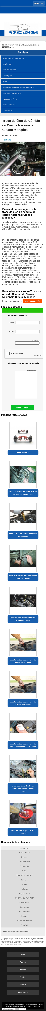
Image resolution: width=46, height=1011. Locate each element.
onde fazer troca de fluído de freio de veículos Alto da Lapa (23, 493)
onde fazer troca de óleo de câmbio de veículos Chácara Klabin (23, 789)
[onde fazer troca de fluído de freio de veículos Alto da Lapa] (23, 473)
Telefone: (35, 340)
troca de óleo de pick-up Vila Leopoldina (23, 832)
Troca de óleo (7, 111)
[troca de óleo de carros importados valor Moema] (23, 515)
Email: (12, 331)
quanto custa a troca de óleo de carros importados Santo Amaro (23, 745)
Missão (23, 970)
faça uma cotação (32, 301)
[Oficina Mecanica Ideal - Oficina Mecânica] (23, 27)
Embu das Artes (23, 453)
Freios (5, 81)
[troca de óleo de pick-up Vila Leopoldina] (23, 812)
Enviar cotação (22, 407)
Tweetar (7, 140)
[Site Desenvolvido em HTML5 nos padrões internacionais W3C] (20, 1009)
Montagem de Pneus (10, 99)
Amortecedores (8, 64)
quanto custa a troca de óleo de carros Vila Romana (23, 661)
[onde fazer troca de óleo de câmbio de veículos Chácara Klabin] (23, 767)
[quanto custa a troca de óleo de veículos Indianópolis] (23, 683)
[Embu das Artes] (23, 434)
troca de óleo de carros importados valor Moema (23, 535)
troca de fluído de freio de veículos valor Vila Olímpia (23, 577)
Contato (23, 985)
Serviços (23, 52)
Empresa (23, 962)
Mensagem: (32, 370)
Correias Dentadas (9, 70)
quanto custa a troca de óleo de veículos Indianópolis (23, 703)
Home (23, 955)
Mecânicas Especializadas (12, 93)
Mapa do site (23, 992)
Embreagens (7, 76)
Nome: (12, 322)
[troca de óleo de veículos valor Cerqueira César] (23, 599)
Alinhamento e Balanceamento (13, 58)
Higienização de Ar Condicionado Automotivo (18, 87)
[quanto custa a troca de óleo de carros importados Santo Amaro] (23, 725)
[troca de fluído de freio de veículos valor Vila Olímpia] (23, 557)
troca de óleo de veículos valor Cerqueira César (23, 619)
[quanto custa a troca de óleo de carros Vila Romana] (23, 641)
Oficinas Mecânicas (9, 105)
